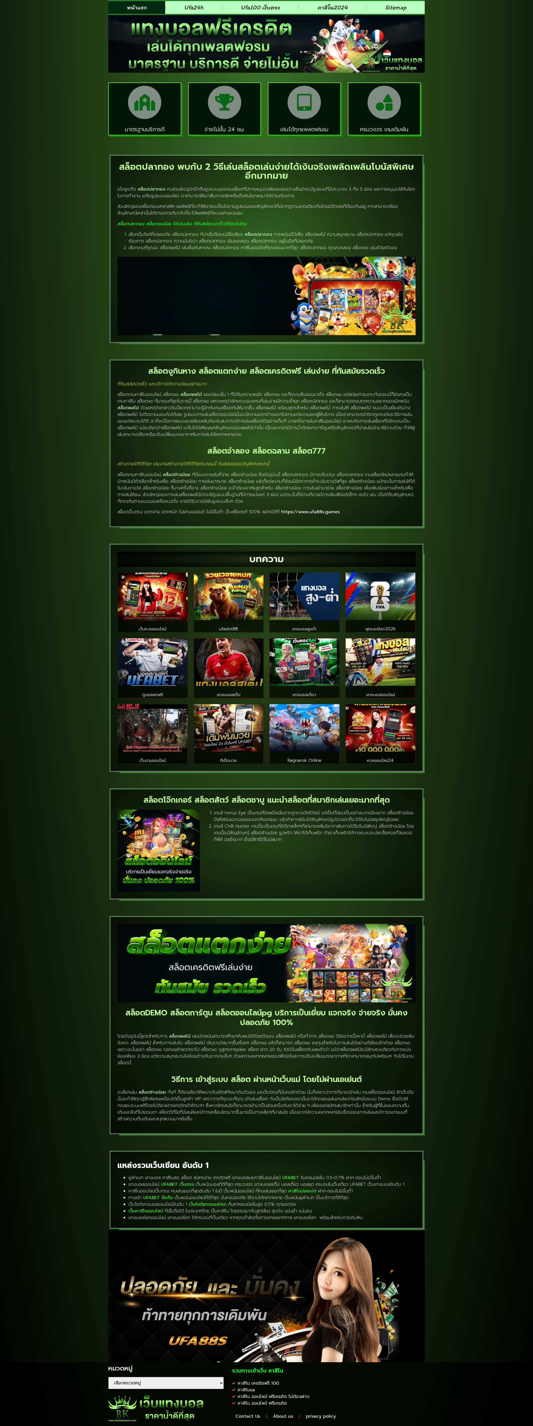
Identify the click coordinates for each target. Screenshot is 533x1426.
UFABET (290, 1177)
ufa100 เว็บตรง (260, 7)
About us (283, 1416)
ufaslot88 (228, 629)
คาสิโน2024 (332, 7)
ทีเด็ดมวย (228, 760)
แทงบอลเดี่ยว (304, 695)
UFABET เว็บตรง (177, 1184)
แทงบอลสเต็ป (228, 695)
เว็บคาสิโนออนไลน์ (146, 1211)
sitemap (395, 7)
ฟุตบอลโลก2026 (380, 629)
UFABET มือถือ (158, 1197)
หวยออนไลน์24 (380, 760)
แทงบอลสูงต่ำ (304, 629)
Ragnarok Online (304, 760)
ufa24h (193, 7)
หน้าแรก (137, 7)
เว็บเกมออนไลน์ (152, 760)
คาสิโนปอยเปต (302, 1191)
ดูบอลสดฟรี (152, 695)
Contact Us (247, 1416)
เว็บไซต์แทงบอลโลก (208, 1204)
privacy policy (321, 1416)
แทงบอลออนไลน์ (380, 695)
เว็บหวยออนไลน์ (152, 629)
